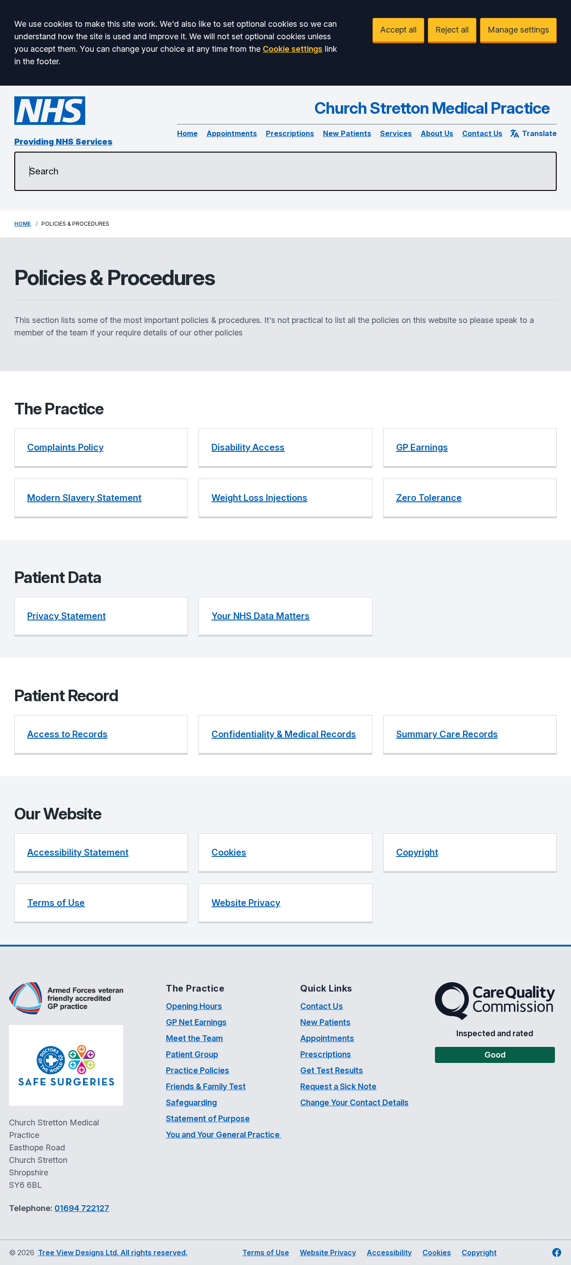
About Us (437, 133)
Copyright (479, 1252)
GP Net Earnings (196, 1022)
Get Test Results (331, 1070)
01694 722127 (81, 1208)
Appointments (232, 133)
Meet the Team (194, 1038)
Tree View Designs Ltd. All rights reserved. (112, 1252)
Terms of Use (265, 1252)
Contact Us (482, 133)
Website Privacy (328, 1252)
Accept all (398, 29)
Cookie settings (293, 49)
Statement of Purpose (208, 1118)
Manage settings (518, 29)
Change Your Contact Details (354, 1102)
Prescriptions (290, 133)
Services (396, 133)
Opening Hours (194, 1006)
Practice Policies (197, 1070)
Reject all (452, 29)
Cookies (436, 1252)
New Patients (347, 133)
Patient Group (192, 1054)
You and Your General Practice (223, 1134)
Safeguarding (191, 1102)
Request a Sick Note (338, 1086)
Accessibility (389, 1252)
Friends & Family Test (206, 1086)
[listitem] (101, 448)
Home (187, 133)
